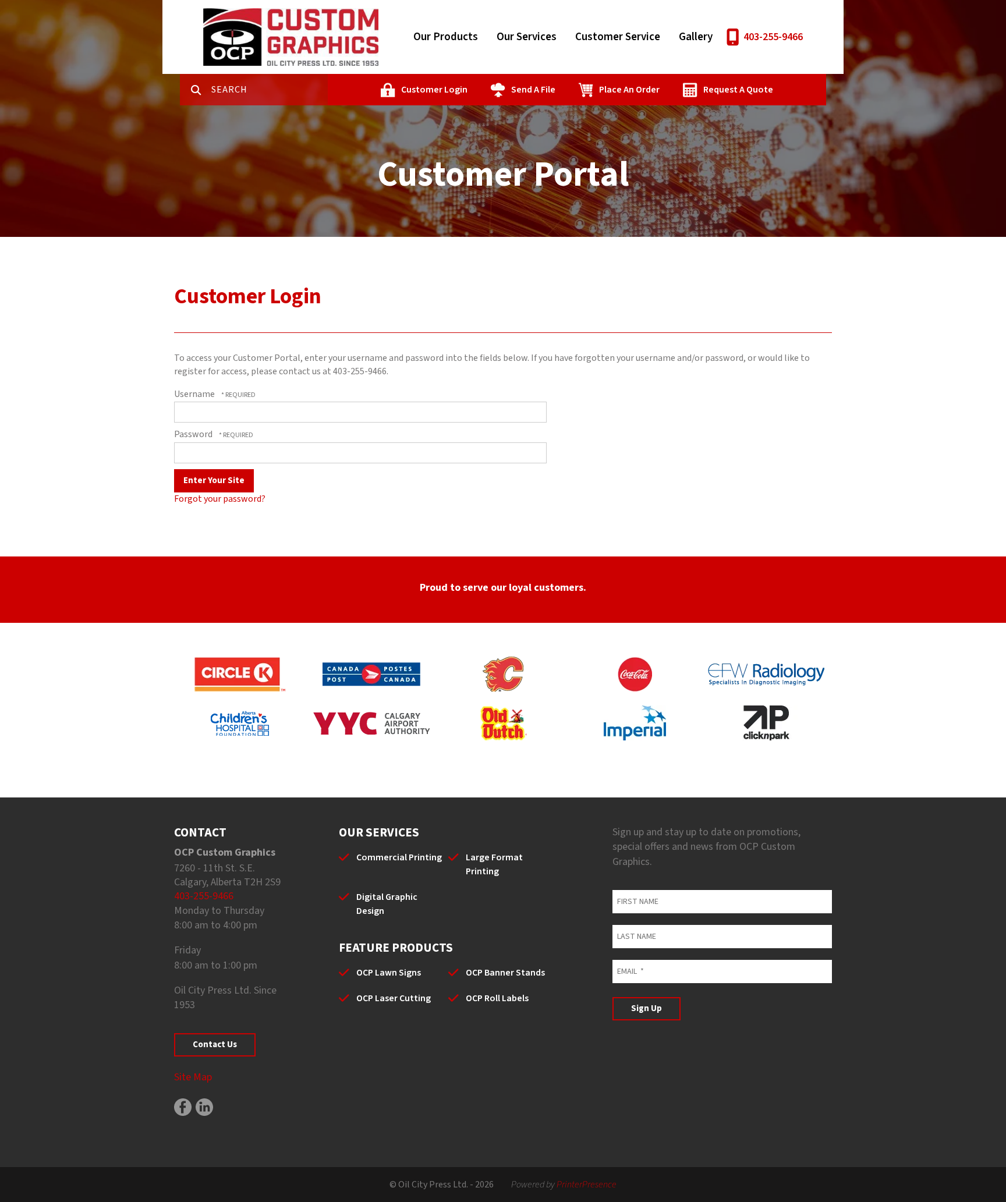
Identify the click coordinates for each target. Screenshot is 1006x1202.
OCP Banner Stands (505, 972)
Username (194, 394)
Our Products (445, 37)
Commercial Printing (399, 857)
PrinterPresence (587, 1184)
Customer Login (434, 89)
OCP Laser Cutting (393, 998)
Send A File (533, 89)
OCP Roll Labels (497, 998)
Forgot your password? (219, 498)
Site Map (193, 1077)
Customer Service (617, 37)
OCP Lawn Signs (388, 972)
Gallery (696, 37)
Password (193, 434)
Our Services (527, 37)
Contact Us (215, 1044)
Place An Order (629, 89)
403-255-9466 (773, 37)
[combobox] (269, 89)
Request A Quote (738, 89)
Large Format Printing (494, 864)
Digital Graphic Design (386, 904)
